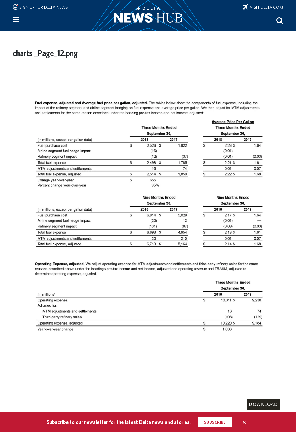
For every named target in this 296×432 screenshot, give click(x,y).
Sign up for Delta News (43, 7)
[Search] (279, 20)
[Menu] (16, 19)
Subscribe (215, 422)
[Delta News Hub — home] (148, 15)
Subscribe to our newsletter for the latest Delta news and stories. (119, 422)
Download (263, 404)
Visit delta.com (265, 7)
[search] (279, 20)
